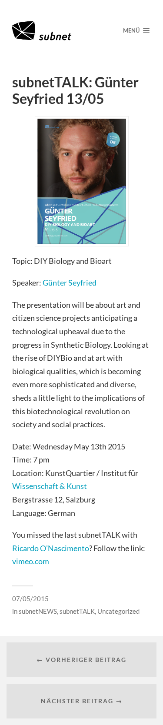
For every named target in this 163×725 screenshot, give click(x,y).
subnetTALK (77, 611)
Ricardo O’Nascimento (50, 548)
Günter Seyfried (69, 282)
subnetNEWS (38, 611)
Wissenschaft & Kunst (49, 486)
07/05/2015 (30, 598)
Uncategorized (118, 611)
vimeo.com (30, 561)
